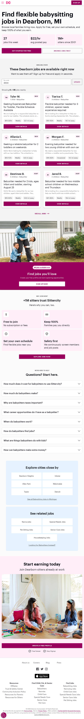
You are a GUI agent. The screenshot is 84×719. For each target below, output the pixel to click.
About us (25, 663)
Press (59, 663)
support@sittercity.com (41, 714)
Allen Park (26, 484)
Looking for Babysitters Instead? (42, 545)
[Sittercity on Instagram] (46, 669)
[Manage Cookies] (3, 715)
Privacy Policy (42, 711)
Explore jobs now (42, 357)
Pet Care (42, 703)
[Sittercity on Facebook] (37, 669)
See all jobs (40, 214)
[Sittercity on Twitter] (42, 669)
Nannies (42, 691)
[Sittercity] (8, 3)
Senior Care (42, 700)
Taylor (26, 492)
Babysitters (42, 688)
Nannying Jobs (70, 689)
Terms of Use (28, 711)
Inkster (57, 476)
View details (21, 126)
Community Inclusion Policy (14, 692)
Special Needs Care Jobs (70, 694)
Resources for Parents (14, 694)
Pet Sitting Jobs (26, 530)
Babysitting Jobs (70, 686)
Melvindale (57, 484)
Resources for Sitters (14, 697)
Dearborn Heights (26, 476)
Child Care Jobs (70, 692)
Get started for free (21, 51)
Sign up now (42, 284)
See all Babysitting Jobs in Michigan (42, 499)
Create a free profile (42, 646)
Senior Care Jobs (58, 530)
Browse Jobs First (62, 51)
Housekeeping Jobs (42, 538)
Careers (36, 663)
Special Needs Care (42, 697)
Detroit (57, 492)
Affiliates (14, 686)
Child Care (42, 694)
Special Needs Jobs (58, 522)
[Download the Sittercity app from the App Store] (42, 676)
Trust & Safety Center (14, 689)
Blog (48, 663)
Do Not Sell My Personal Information (69, 711)
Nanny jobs (26, 522)
